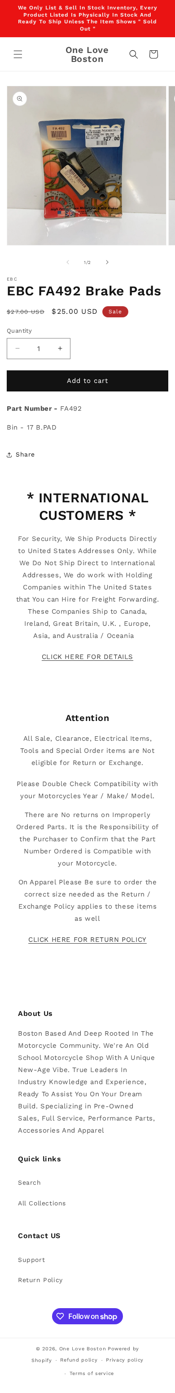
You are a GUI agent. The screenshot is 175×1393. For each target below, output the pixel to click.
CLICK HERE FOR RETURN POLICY (87, 940)
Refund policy (78, 1360)
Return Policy (40, 1279)
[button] (18, 54)
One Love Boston (82, 1349)
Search (29, 1182)
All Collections (42, 1203)
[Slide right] (107, 262)
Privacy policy (125, 1360)
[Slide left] (68, 262)
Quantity (19, 330)
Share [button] (25, 454)
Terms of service (92, 1373)
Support (31, 1259)
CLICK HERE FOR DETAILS (87, 657)
